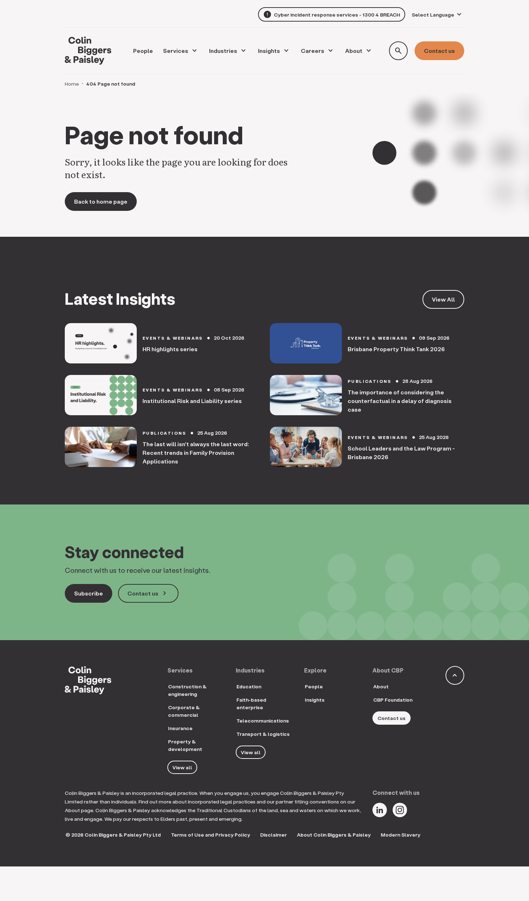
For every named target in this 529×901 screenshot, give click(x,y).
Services (175, 50)
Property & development (185, 745)
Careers (312, 50)
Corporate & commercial (184, 711)
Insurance (180, 728)
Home (72, 83)
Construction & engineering (187, 690)
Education (248, 686)
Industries (223, 50)
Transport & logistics (263, 733)
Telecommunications (262, 720)
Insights (269, 50)
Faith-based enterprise (251, 703)
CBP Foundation (392, 699)
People (314, 686)
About (353, 50)
